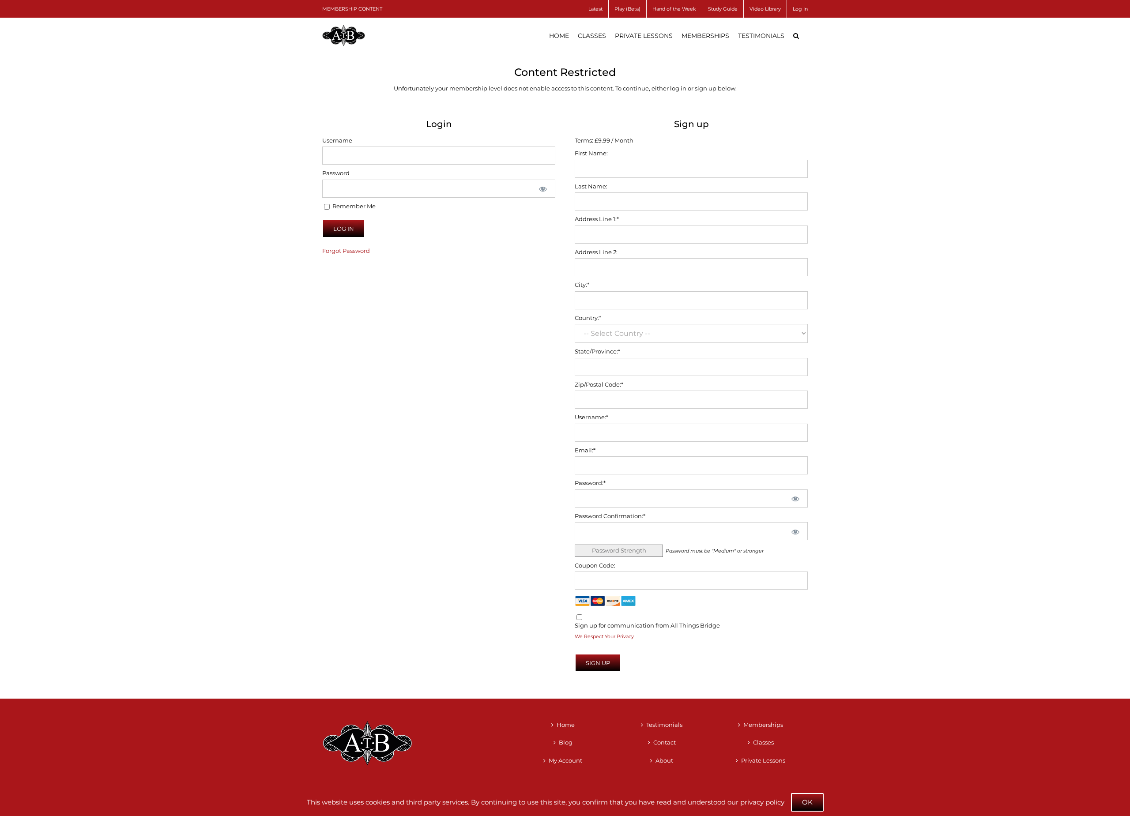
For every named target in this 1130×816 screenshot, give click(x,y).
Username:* (591, 417)
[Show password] (543, 189)
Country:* (588, 317)
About (664, 760)
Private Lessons (763, 760)
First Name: (591, 153)
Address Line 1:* (597, 218)
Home (566, 724)
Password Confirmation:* (610, 515)
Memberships (763, 724)
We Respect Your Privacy (604, 636)
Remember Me (353, 206)
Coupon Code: (595, 565)
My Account (565, 760)
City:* (582, 284)
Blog (566, 742)
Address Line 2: (596, 252)
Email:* (585, 450)
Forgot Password (346, 250)
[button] (796, 35)
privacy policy (762, 802)
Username (337, 140)
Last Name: (591, 186)
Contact (664, 742)
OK (807, 802)
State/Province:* (597, 351)
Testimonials (664, 724)
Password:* (590, 482)
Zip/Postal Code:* (599, 384)
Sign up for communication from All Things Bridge (647, 625)
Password (336, 173)
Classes (763, 742)
